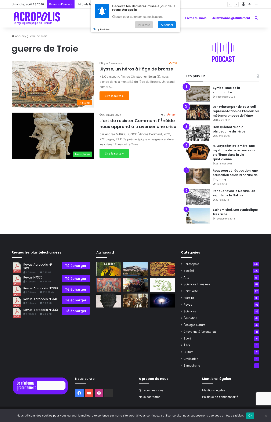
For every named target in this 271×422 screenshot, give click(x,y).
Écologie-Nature (195, 325)
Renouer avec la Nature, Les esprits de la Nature (234, 193)
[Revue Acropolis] (37, 18)
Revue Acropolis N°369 (41, 288)
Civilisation (191, 358)
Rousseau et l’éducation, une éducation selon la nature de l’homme (235, 175)
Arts (186, 277)
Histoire (189, 297)
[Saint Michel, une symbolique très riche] (198, 215)
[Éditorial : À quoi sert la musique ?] (135, 301)
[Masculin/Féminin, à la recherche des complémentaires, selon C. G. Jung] (162, 269)
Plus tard (144, 24)
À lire (187, 345)
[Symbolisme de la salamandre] (198, 94)
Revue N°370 (33, 277)
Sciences (190, 311)
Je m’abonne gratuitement (231, 18)
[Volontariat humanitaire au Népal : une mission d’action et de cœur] (135, 285)
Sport (187, 338)
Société (189, 270)
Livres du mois (195, 18)
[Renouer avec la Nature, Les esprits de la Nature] (198, 197)
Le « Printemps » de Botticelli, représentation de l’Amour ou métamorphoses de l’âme (236, 111)
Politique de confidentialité (220, 397)
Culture (189, 352)
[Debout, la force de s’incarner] (162, 301)
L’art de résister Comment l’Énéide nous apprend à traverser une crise (138, 124)
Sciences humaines (197, 284)
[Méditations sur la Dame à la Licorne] (108, 285)
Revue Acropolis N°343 (41, 310)
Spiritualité (191, 291)
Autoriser (167, 24)
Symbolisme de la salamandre (226, 90)
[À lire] (108, 301)
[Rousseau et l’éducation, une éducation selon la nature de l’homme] (198, 176)
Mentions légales (213, 390)
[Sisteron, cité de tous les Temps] (135, 269)
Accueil (19, 36)
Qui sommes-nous (151, 390)
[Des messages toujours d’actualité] (108, 269)
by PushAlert (103, 29)
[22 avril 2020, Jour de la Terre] (162, 285)
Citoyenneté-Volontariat (200, 331)
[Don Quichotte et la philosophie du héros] (198, 133)
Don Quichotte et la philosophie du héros (229, 129)
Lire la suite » (114, 96)
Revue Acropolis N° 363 (38, 266)
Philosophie (191, 264)
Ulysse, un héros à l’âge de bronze (136, 69)
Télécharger (76, 265)
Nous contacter (149, 397)
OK (250, 415)
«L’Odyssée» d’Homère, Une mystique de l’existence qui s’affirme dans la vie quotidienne (234, 152)
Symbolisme (192, 365)
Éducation (190, 318)
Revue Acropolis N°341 (40, 299)
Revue (188, 304)
